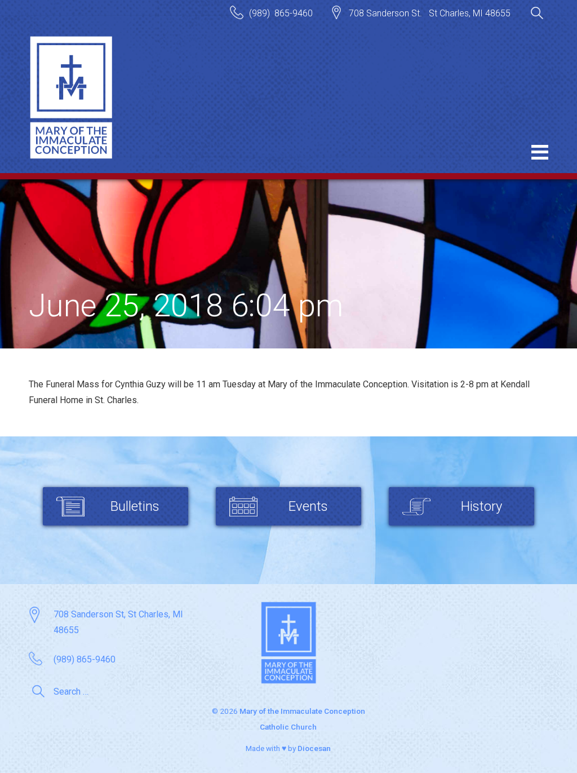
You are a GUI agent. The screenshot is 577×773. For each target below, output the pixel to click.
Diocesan (314, 748)
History (481, 506)
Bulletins (134, 506)
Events (308, 506)
